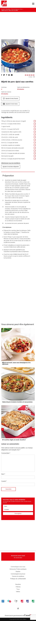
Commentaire (5, 453)
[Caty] (16, 601)
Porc (21, 9)
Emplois (18, 571)
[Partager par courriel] (12, 75)
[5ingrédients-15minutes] (9, 601)
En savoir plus (18, 556)
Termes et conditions (18, 576)
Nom (3, 474)
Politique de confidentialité (18, 578)
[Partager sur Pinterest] (6, 75)
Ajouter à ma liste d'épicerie (11, 166)
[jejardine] (33, 601)
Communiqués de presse (18, 574)
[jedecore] (27, 601)
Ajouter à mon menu (12, 104)
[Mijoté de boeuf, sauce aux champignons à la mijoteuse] (18, 344)
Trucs (18, 589)
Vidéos (18, 591)
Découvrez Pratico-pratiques (18, 569)
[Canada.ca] (27, 615)
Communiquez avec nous (18, 566)
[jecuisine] (22, 601)
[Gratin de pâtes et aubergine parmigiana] (18, 421)
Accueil (3, 9)
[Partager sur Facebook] (1, 75)
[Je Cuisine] (4, 4)
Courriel (4, 481)
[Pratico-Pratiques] (3, 601)
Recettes (8, 9)
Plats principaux (15, 9)
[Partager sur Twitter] (4, 75)
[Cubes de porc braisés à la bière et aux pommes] (18, 383)
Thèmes (18, 587)
